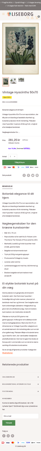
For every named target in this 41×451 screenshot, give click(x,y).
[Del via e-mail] (37, 175)
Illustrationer (7, 353)
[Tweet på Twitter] (32, 175)
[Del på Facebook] (24, 175)
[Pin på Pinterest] (28, 175)
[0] (36, 17)
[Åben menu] (3, 14)
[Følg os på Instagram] (8, 435)
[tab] (7, 187)
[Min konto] (32, 17)
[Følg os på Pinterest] (12, 435)
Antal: (4, 156)
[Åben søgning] (28, 17)
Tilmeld (9, 423)
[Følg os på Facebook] (3, 435)
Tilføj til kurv (20, 162)
